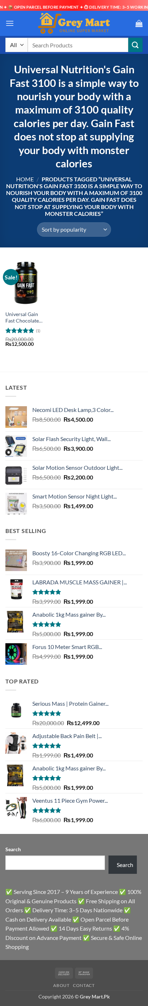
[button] (9, 23)
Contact (83, 985)
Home (25, 179)
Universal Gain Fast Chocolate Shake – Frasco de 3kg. (25, 317)
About (61, 985)
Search (13, 849)
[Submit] (135, 45)
